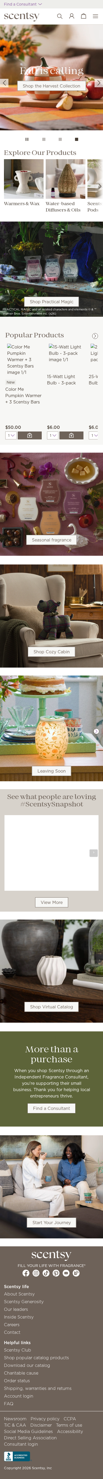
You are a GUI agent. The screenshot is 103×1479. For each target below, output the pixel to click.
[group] (51, 77)
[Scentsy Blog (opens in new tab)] (76, 1273)
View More (52, 902)
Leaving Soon (52, 771)
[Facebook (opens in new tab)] (26, 1273)
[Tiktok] (46, 1273)
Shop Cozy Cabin (52, 652)
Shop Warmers (51, 120)
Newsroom (15, 1419)
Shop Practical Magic (51, 302)
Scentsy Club (17, 1350)
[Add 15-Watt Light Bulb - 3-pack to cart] (71, 435)
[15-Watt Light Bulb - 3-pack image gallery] (65, 352)
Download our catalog (27, 1365)
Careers (12, 1325)
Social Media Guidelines (28, 1431)
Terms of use (69, 1425)
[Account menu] (69, 16)
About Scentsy (19, 1294)
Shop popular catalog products (36, 1358)
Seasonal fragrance (51, 540)
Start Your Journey (51, 1222)
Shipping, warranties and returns (38, 1388)
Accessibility (70, 1431)
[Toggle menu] (93, 16)
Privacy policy (45, 1419)
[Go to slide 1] (43, 139)
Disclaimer (41, 1425)
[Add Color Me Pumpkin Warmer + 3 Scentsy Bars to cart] (30, 435)
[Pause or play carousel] (27, 139)
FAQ (8, 1404)
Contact (12, 1332)
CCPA (70, 1419)
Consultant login (21, 1444)
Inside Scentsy (19, 1317)
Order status (17, 1381)
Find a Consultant (51, 1108)
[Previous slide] (4, 83)
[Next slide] (99, 83)
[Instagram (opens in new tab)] (36, 1273)
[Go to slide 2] (60, 139)
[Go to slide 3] (76, 139)
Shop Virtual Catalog (51, 1007)
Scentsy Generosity (24, 1302)
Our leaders (16, 1309)
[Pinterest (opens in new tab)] (56, 1273)
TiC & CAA (15, 1425)
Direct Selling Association (30, 1438)
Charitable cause (21, 1373)
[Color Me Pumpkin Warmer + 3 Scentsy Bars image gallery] (23, 359)
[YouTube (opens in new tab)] (66, 1273)
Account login (18, 1396)
